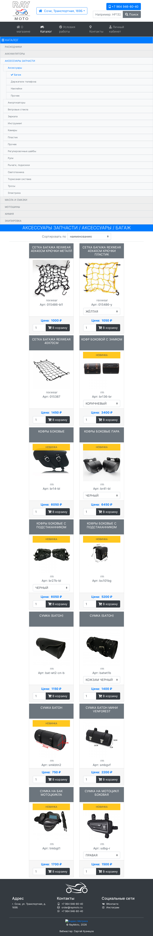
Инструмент (15, 123)
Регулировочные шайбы (22, 151)
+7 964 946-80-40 (124, 6)
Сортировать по (54, 236)
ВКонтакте (112, 904)
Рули (10, 158)
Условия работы (67, 29)
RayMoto (74, 924)
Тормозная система (19, 179)
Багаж (17, 74)
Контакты (96, 31)
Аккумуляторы (15, 53)
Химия (9, 213)
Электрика (14, 193)
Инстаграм (112, 907)
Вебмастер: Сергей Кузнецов (77, 931)
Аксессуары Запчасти (20, 60)
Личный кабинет (116, 29)
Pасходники (13, 46)
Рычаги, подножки (19, 165)
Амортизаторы (16, 102)
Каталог (46, 31)
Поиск (133, 14)
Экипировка (13, 220)
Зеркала (13, 116)
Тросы (11, 186)
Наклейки (16, 88)
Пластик (13, 137)
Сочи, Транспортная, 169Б (62, 11)
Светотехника (16, 172)
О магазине (23, 29)
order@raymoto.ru (72, 907)
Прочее (15, 95)
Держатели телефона (23, 81)
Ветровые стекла (18, 109)
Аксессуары (15, 67)
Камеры (12, 130)
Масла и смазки (16, 199)
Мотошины (12, 207)
